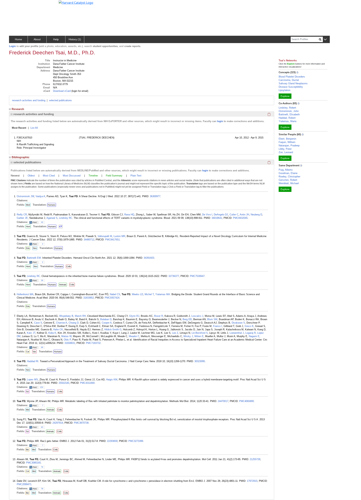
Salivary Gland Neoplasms (293, 83)
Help (56, 39)
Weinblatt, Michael (289, 183)
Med (28, 205)
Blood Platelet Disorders (292, 76)
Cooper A (107, 322)
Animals (62, 284)
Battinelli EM (34, 257)
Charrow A (61, 322)
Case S (38, 322)
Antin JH (244, 214)
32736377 (173, 276)
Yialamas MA (162, 294)
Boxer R (158, 316)
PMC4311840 (87, 382)
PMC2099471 (24, 484)
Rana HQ (129, 214)
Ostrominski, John (289, 111)
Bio (27, 449)
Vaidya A (40, 196)
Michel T (149, 294)
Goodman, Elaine (288, 173)
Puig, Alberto (286, 169)
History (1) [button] (75, 39)
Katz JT (31, 332)
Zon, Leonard (286, 152)
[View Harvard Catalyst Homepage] (76, 2)
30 (42, 222)
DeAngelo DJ (221, 214)
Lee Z (175, 332)
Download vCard (62, 91)
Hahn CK (58, 329)
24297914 (57, 422)
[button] (325, 39)
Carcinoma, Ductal (289, 80)
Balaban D (105, 319)
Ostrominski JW (25, 196)
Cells (68, 266)
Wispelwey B (66, 316)
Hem (28, 226)
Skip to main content (16, 4)
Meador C (134, 336)
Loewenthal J (237, 332)
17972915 (252, 480)
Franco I (217, 326)
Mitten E (199, 336)
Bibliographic (20, 157)
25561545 (64, 382)
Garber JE (22, 218)
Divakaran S (238, 322)
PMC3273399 (135, 441)
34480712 (89, 239)
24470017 (223, 401)
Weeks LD (137, 294)
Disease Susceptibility (291, 86)
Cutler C (234, 214)
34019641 (217, 218)
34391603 (149, 257)
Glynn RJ (134, 316)
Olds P (67, 339)
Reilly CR (22, 214)
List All (34, 127)
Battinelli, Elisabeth (289, 114)
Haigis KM (111, 379)
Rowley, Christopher (289, 176)
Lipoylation (284, 90)
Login (12, 46)
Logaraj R (250, 332)
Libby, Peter (285, 148)
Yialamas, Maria (287, 121)
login (220, 121)
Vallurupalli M (105, 236)
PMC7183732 (93, 343)
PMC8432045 (240, 218)
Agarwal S (52, 218)
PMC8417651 (112, 239)
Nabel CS (115, 294)
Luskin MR (119, 236)
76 (42, 467)
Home (18, 39)
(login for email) (79, 91)
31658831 (69, 343)
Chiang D (74, 322)
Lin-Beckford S (200, 332)
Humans (51, 205)
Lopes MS (32, 379)
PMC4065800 (246, 401)
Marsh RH (80, 316)
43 (42, 427)
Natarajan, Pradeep (289, 145)
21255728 (255, 459)
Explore (285, 96)
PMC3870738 (81, 422)
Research (18, 109)
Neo (35, 248)
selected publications (60, 100)
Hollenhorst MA (25, 294)
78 (42, 489)
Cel (27, 471)
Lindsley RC (65, 218)
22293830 (112, 441)
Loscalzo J (197, 316)
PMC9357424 (112, 297)
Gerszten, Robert (288, 180)
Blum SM (212, 319)
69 (42, 347)
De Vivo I (207, 214)
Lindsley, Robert (287, 107)
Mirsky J (188, 336)
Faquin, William (287, 142)
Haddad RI (32, 361)
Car (27, 351)
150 (41, 387)
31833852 (88, 297)
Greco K (249, 326)
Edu (28, 248)
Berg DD (187, 319)
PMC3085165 (33, 462)
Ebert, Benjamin (287, 138)
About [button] (37, 39)
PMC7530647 (197, 276)
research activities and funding (28, 100)
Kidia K (52, 332)
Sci (27, 391)
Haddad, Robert (287, 117)
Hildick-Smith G (112, 329)
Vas (34, 351)
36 (42, 280)
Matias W (66, 336)
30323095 (199, 361)
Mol (27, 410)
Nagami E (254, 336)
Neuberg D (256, 214)
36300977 (155, 196)
